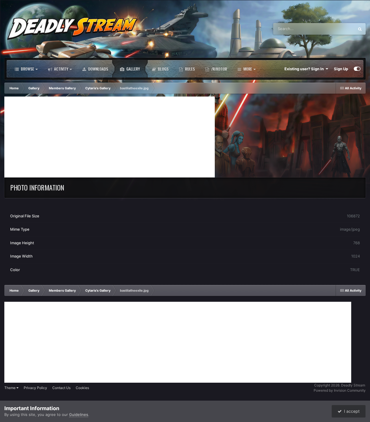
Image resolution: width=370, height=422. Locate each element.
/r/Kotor (218, 69)
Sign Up (341, 68)
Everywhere (336, 29)
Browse (27, 69)
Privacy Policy (35, 388)
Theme (10, 388)
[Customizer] (357, 68)
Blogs (163, 69)
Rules (189, 69)
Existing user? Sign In (304, 68)
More (248, 69)
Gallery (132, 69)
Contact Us (61, 388)
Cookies (82, 388)
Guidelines (78, 414)
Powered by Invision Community (340, 390)
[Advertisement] (109, 137)
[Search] (360, 29)
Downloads (97, 69)
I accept (351, 411)
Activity (60, 69)
